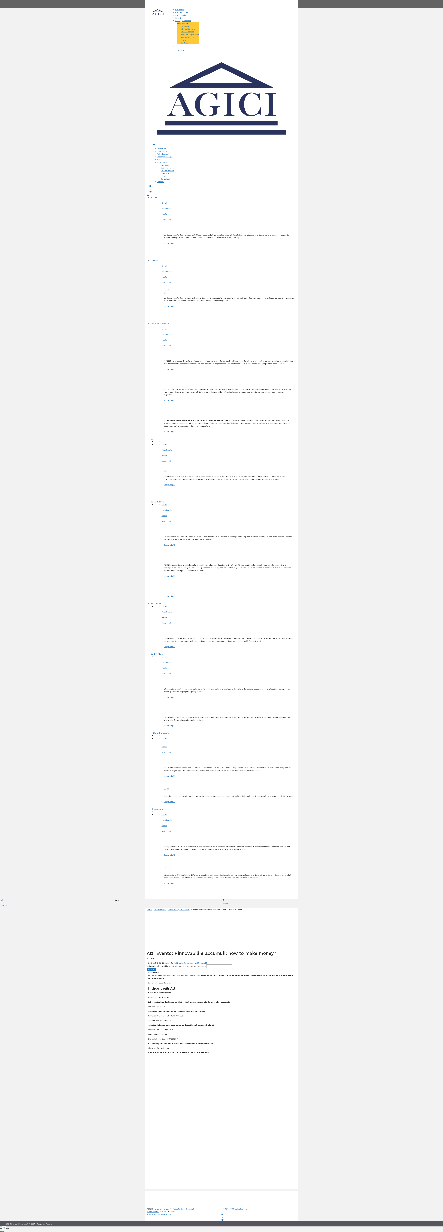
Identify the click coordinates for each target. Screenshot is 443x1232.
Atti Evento (184, 910)
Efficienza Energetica (159, 323)
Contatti (230, 1)
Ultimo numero (167, 168)
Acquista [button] (162, 1085)
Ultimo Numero (188, 29)
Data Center (155, 603)
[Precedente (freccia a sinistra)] (1, 1231)
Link (169, 983)
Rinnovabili (155, 260)
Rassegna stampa (164, 157)
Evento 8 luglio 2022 (190, 34)
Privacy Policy (153, 1214)
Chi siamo (179, 10)
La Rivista (165, 165)
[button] (173, 46)
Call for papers (187, 32)
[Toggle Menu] (148, 195)
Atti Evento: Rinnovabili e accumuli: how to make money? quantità (176, 966)
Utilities (153, 197)
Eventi (178, 18)
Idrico (153, 439)
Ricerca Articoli (187, 37)
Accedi (181, 50)
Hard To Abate (156, 654)
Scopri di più (169, 243)
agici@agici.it (241, 1209)
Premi (183, 40)
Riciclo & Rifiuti (157, 502)
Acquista (152, 969)
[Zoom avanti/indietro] (1, 1228)
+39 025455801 (228, 1209)
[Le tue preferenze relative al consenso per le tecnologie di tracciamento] (4, 1228)
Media (164, 214)
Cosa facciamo (181, 12)
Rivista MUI (182, 23)
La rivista (185, 26)
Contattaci (165, 179)
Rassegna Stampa (183, 21)
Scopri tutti (166, 219)
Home (149, 910)
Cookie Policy (165, 1214)
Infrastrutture (156, 809)
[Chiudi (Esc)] (8, 1228)
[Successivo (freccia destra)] (3, 1231)
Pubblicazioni (181, 15)
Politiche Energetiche (159, 733)
